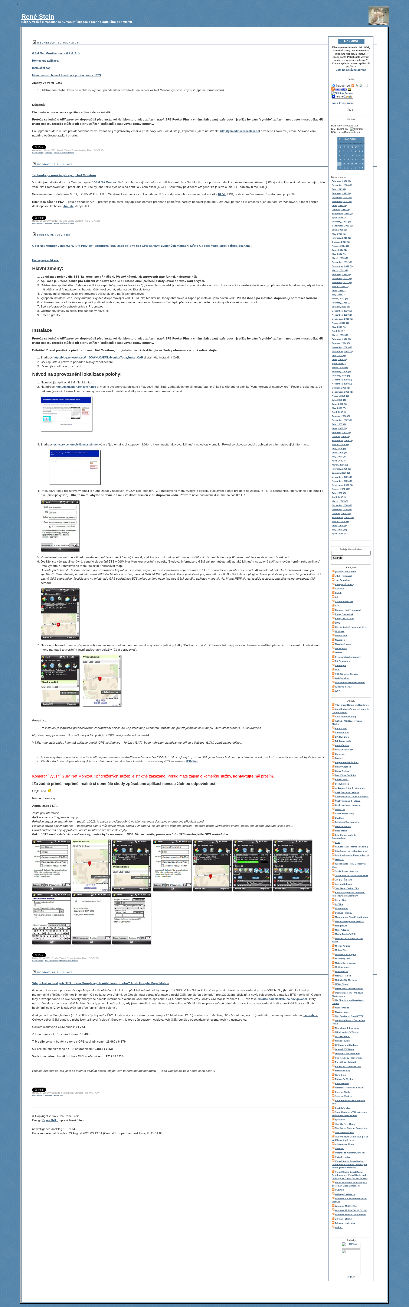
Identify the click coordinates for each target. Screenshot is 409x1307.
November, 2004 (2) (342, 509)
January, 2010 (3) (341, 343)
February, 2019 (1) (341, 238)
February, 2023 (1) (341, 193)
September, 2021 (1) (342, 213)
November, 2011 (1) (342, 282)
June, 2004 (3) (339, 525)
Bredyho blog (342, 784)
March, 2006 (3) (340, 465)
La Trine (339, 904)
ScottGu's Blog (342, 1108)
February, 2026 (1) (341, 181)
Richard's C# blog (344, 1079)
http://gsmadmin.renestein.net (240, 131)
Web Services (342, 678)
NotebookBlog (342, 1041)
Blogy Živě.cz (342, 771)
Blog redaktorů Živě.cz (347, 762)
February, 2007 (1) (341, 432)
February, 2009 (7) (341, 371)
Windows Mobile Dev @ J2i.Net (351, 1210)
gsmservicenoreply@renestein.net (75, 444)
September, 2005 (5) (342, 485)
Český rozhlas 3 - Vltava (347, 801)
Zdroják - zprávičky (345, 1223)
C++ (337, 606)
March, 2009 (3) (340, 367)
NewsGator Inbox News (347, 1028)
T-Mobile (339, 1148)
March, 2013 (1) (340, 258)
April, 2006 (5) (339, 461)
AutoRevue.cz (342, 732)
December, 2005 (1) (342, 477)
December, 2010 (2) (342, 311)
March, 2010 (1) (340, 335)
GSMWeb (192, 761)
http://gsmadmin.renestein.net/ (76, 386)
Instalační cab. (41, 68)
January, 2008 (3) (341, 416)
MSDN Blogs (341, 984)
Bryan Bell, (50, 1120)
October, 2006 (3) (341, 436)
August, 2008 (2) (340, 396)
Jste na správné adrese (351, 69)
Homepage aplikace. (45, 60)
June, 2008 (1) (339, 404)
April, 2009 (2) (339, 363)
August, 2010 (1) (340, 323)
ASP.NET (339, 588)
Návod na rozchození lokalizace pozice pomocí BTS (66, 75)
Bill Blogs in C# (343, 741)
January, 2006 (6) (341, 473)
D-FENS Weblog (343, 826)
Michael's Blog (342, 946)
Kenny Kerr (341, 900)
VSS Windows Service (346, 674)
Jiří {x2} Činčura (343, 880)
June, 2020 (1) (339, 230)
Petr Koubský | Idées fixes (349, 1058)
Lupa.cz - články (343, 913)
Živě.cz (339, 1227)
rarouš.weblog (342, 1070)
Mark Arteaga (342, 930)
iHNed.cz (339, 859)
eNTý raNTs (341, 831)
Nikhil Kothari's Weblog (347, 1032)
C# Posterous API (344, 601)
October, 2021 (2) (341, 209)
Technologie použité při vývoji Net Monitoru (64, 175)
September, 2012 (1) (342, 266)
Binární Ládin (342, 745)
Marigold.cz (341, 925)
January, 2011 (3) (341, 307)
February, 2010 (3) (341, 339)
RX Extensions (342, 661)
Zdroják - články (343, 1219)
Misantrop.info (342, 958)
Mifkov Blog (341, 950)
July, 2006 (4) (339, 448)
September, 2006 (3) (342, 440)
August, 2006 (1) (340, 444)
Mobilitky (339, 631)
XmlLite (68, 206)
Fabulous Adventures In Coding (351, 847)
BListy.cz (339, 754)
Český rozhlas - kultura (347, 792)
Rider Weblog (342, 1083)
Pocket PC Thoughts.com (348, 1066)
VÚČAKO (339, 1190)
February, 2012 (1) (341, 274)
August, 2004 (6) (340, 521)
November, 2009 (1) (342, 347)
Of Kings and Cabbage (346, 1045)
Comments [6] (37, 1095)
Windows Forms (343, 687)
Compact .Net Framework (348, 610)
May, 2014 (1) (339, 254)
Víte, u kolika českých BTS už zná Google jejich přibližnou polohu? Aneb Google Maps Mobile (100, 983)
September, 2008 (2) (342, 392)
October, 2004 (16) (341, 513)
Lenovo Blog (341, 908)
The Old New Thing (345, 1124)
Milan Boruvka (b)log (345, 954)
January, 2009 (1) (341, 375)
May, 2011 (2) (338, 294)
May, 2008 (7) (339, 408)
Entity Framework (344, 614)
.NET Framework (343, 576)
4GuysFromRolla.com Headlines (352, 705)
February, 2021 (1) (341, 221)
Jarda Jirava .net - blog (347, 871)
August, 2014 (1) (340, 246)
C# (336, 597)
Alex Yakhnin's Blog (345, 716)
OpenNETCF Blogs (344, 1049)
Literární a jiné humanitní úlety (351, 627)
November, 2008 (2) (342, 384)
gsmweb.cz (310, 1015)
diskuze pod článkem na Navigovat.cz (282, 999)
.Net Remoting (342, 580)
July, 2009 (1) (339, 355)
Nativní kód (341, 635)
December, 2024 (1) (342, 185)
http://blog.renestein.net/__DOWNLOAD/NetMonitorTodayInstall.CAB (98, 357)
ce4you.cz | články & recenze (350, 788)
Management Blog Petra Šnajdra (352, 917)
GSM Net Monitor (105, 182)
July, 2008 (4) (339, 400)
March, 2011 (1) (340, 298)
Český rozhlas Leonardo (347, 805)
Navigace (340, 640)
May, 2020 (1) (339, 234)
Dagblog (339, 818)
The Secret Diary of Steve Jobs (351, 1128)
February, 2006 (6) (341, 469)
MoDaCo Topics (343, 976)
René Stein (37, 16)
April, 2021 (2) (339, 217)
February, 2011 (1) (341, 303)
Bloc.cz (339, 758)
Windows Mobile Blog (346, 1206)
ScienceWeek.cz (343, 1096)
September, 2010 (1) (342, 319)
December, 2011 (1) (342, 278)
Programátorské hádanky (348, 657)
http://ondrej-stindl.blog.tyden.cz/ (352, 855)
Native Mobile (342, 1008)
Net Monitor (341, 648)
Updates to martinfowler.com (350, 1153)
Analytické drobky (344, 584)
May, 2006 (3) (339, 456)
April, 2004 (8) (339, 533)
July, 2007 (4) (339, 424)
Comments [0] (37, 223)
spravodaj (340, 1119)
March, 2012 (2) (340, 270)
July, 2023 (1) (339, 189)
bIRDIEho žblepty (344, 750)
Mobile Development (345, 963)
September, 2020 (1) (342, 226)
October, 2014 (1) (341, 242)
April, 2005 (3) (339, 497)
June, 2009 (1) (339, 359)
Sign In (351, 1276)
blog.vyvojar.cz (343, 767)
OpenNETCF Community (347, 1053)
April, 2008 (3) (339, 412)
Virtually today (342, 1157)
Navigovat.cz (342, 1012)
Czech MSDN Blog (344, 813)
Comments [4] (37, 153)
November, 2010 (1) (342, 315)
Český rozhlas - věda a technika (352, 796)
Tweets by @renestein (342, 103)
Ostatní (339, 652)
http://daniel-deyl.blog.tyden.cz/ (351, 851)
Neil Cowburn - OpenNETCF (349, 1016)
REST (222, 194)
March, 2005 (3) (340, 501)
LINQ (337, 623)
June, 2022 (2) (339, 205)
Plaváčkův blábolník (345, 1062)
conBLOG (340, 809)
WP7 (337, 691)
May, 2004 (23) (339, 529)
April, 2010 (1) (339, 331)
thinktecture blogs (344, 1144)
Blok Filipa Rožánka (345, 775)
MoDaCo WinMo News (346, 980)
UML (337, 670)
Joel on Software (344, 884)
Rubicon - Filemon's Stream (349, 1088)
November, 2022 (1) (342, 201)
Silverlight (340, 665)
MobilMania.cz (342, 967)
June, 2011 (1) (339, 290)
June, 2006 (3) (339, 452)
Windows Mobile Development (350, 1214)
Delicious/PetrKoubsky (347, 822)
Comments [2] (37, 961)
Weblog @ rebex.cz (345, 1194)
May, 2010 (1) (339, 327)
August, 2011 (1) (340, 286)
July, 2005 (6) (339, 493)
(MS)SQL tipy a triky (345, 571)
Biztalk (338, 593)
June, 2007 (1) (339, 428)
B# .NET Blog (342, 737)
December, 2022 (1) (342, 197)
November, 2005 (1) (342, 481)
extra (337, 842)
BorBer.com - (342, 779)
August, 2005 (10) (341, 489)
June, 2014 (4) (339, 250)
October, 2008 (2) (341, 388)
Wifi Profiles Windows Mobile (350, 682)
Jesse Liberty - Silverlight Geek (351, 875)
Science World (342, 1092)
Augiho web (341, 728)
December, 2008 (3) (342, 380)
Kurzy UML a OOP (344, 618)
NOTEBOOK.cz (342, 1036)
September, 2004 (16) (343, 517)
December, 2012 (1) (342, 262)
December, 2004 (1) (342, 505)
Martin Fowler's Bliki (345, 934)
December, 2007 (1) (342, 420)
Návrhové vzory (343, 644)
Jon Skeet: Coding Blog (347, 888)
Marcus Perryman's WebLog (349, 921)
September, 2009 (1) (342, 351)
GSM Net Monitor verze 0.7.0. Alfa (56, 53)
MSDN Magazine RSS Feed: (349, 988)
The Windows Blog (344, 1132)
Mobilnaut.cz (341, 971)
